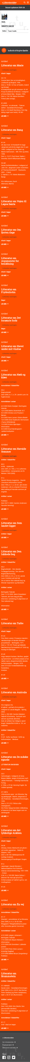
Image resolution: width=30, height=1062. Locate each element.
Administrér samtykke (9, 1047)
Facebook (4, 1057)
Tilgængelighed (7, 1045)
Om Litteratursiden (8, 1042)
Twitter (13, 1057)
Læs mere (3, 116)
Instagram (8, 1057)
